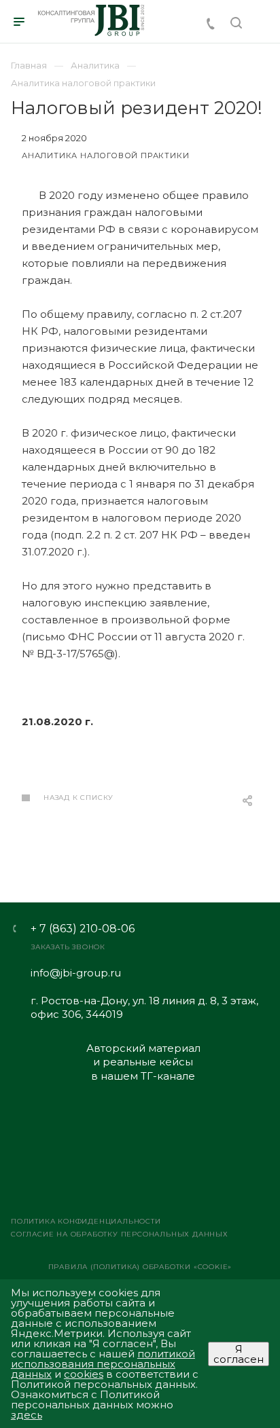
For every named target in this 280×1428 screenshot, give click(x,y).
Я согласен (238, 1354)
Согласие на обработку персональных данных (119, 1234)
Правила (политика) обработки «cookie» (140, 1266)
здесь (26, 1414)
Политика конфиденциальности (86, 1221)
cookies (83, 1374)
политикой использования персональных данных (103, 1363)
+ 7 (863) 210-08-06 (83, 928)
